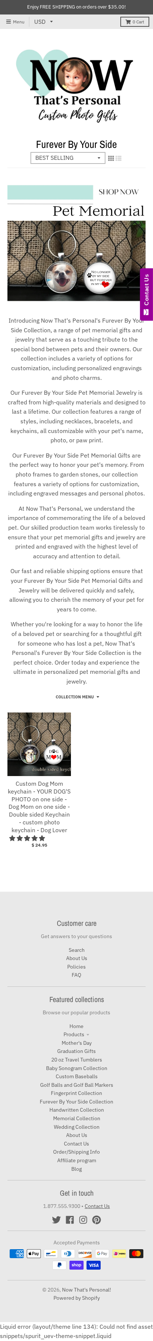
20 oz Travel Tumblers (76, 1059)
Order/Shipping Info (76, 1151)
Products (74, 1034)
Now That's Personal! (86, 1289)
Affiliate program (76, 1160)
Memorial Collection (76, 1118)
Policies (76, 966)
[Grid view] (111, 158)
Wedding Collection (77, 1127)
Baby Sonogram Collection (76, 1068)
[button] (27, 838)
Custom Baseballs (77, 1076)
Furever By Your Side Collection (76, 1101)
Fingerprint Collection (76, 1093)
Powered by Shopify (76, 1298)
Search (77, 950)
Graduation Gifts (76, 1051)
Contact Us (76, 1143)
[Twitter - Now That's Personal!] (56, 1219)
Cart (138, 22)
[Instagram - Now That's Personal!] (83, 1219)
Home (76, 1026)
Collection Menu (75, 696)
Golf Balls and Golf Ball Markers (76, 1085)
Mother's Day (77, 1043)
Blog (76, 1169)
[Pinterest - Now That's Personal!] (96, 1219)
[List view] (118, 158)
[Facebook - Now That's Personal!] (69, 1219)
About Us (76, 958)
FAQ (76, 975)
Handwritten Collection (76, 1109)
